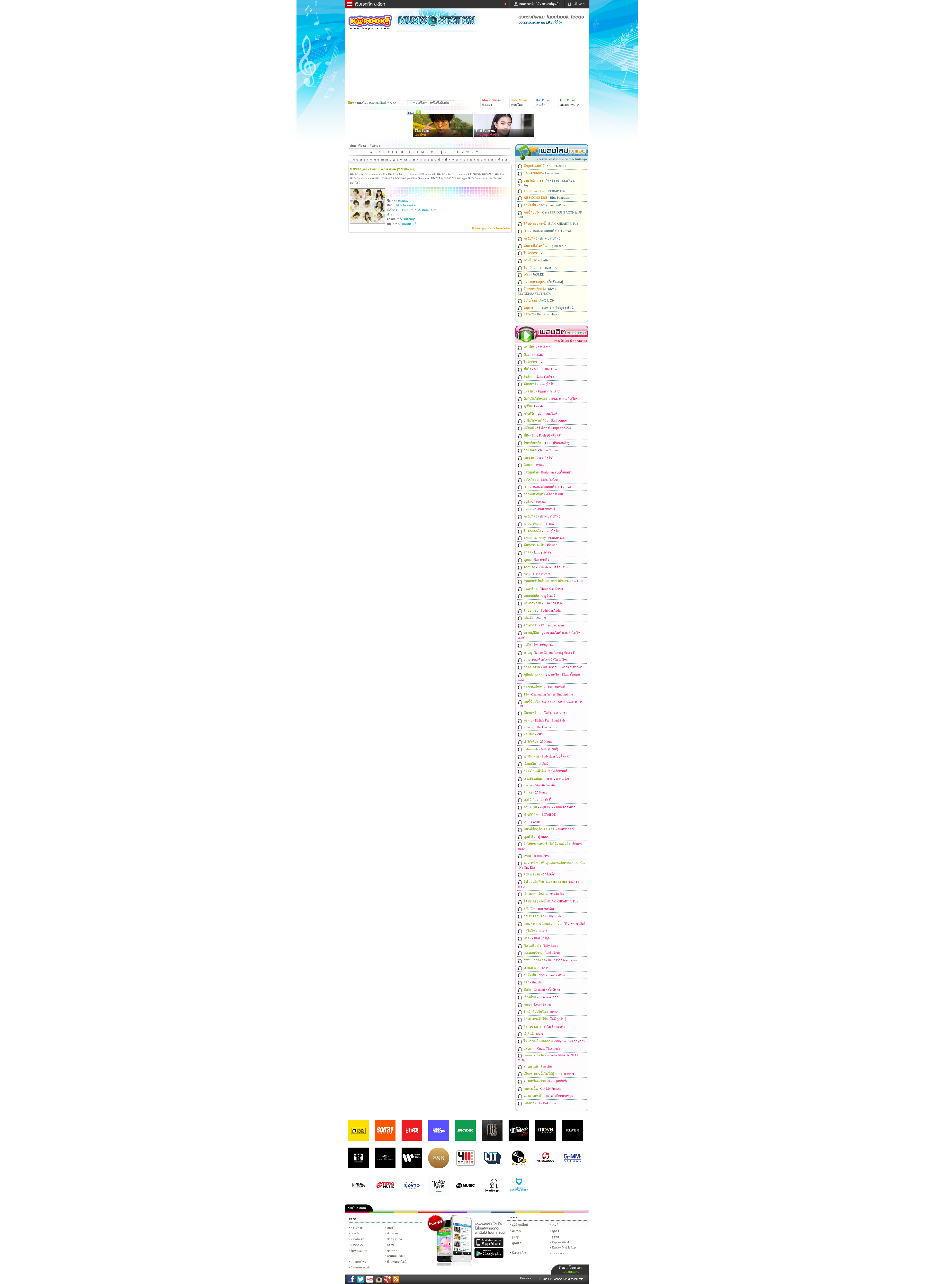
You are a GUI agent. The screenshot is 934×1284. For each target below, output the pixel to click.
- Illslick (541, 1012)
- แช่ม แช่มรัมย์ (544, 687)
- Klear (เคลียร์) (545, 1081)
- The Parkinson (539, 1103)
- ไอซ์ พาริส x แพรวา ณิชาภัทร (553, 667)
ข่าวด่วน (392, 1233)
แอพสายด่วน (560, 1253)
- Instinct (548, 1074)
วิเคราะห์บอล (358, 1251)
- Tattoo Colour (540, 450)
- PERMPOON (544, 191)
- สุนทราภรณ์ (548, 829)
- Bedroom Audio (542, 610)
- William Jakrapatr (543, 625)
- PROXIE (533, 355)
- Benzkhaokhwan (541, 314)
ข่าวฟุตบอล (394, 1239)
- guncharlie (544, 246)
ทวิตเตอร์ (454, 1212)
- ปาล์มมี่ (535, 764)
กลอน (503, 1212)
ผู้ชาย (555, 1237)
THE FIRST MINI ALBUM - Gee (416, 210)
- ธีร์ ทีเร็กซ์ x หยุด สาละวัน (547, 428)
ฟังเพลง (516, 1231)
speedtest (392, 1250)
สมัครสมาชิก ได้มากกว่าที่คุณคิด (539, 4)
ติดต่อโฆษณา (570, 1269)
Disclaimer (526, 1278)
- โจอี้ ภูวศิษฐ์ (544, 1019)
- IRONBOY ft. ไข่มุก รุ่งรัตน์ (548, 308)
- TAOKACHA (540, 268)
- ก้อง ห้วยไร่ (536, 560)
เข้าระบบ (579, 4)
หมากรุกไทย (552, 1212)
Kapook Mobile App (564, 1247)
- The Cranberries (540, 727)
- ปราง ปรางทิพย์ (541, 238)
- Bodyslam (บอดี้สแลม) (547, 472)
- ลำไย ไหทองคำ (544, 1026)
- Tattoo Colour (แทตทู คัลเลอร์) (549, 652)
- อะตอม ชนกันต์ (539, 509)
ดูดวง (555, 1231)
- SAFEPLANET (544, 166)
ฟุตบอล (516, 1243)
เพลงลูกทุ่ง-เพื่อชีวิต (488, 135)
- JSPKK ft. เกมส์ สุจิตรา (551, 399)
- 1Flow (538, 524)
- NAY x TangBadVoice (545, 205)
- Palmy (533, 465)
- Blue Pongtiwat (546, 197)
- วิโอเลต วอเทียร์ (554, 923)
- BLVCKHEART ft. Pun (550, 223)
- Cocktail (534, 406)
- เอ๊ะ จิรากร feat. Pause (550, 960)
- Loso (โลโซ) (538, 376)
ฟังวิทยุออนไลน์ (396, 1261)
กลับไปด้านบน (357, 1208)
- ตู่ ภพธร (536, 836)
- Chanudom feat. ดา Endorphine (548, 694)
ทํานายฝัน (356, 1245)
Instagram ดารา (479, 1212)
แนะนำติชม (546, 1279)
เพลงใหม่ (392, 1227)
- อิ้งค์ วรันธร (545, 421)
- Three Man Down (543, 588)
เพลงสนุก (409, 219)
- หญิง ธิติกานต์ (545, 771)
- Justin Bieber (536, 574)
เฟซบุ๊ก (430, 1212)
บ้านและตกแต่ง (360, 1267)
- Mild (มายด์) (540, 749)
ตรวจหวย (356, 1227)
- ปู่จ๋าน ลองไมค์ (540, 413)
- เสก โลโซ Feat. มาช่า (545, 713)
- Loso (535, 968)
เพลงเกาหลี (409, 223)
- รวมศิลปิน (537, 347)
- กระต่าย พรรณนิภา (547, 778)
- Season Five (536, 855)
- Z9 (534, 253)
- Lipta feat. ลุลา (540, 997)
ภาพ (381, 1212)
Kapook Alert (519, 1252)
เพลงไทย (420, 135)
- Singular (533, 982)
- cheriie (535, 260)
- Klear (533, 1034)
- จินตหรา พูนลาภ (541, 391)
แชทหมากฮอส (527, 1212)
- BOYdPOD (539, 814)
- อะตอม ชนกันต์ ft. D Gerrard (547, 231)
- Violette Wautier (540, 785)
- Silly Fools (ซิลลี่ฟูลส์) (542, 435)
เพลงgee (403, 200)
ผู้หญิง (515, 1237)
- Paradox (535, 502)
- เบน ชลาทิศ (538, 909)
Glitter (576, 1212)
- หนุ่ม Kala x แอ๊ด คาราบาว (549, 807)
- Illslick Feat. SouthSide (544, 720)
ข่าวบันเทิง (357, 1239)
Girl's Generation (406, 205)
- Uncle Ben (541, 173)
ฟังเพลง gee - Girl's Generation (491, 228)
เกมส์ (555, 1225)
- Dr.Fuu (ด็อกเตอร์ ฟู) (546, 443)
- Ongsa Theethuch (541, 1048)
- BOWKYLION (542, 603)
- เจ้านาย (540, 545)
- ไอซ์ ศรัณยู (541, 953)
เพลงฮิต (355, 1233)
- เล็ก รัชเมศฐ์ (543, 282)
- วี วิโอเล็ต (539, 874)
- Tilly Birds (542, 916)
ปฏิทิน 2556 (406, 1212)
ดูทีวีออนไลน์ (520, 1225)
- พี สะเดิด (537, 1066)
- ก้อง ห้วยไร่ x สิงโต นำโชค (545, 660)
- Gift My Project (542, 1088)
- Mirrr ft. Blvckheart (541, 369)
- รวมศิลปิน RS (545, 894)
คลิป (357, 1212)
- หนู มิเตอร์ (539, 596)
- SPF (533, 734)
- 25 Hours (537, 741)
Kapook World (560, 1242)
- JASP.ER (533, 274)
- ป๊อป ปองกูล (536, 938)
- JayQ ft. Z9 (538, 300)
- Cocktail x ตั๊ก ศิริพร (541, 989)
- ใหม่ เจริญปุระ (538, 645)
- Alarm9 (534, 618)
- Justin (535, 931)
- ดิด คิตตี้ (537, 800)
